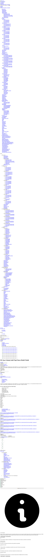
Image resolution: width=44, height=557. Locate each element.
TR (2, 1)
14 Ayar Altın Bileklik (7, 27)
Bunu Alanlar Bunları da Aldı (6, 409)
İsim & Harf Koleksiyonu (5, 140)
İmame (5, 292)
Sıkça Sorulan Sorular (7, 473)
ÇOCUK (3, 115)
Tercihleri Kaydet (8, 556)
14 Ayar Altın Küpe (6, 35)
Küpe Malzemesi (6, 298)
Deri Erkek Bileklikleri (7, 106)
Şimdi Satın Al (2, 372)
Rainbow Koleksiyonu (7, 312)
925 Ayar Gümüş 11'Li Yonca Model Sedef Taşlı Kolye (7, 432)
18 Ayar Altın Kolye (6, 20)
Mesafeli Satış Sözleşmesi (7, 466)
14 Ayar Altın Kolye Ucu (7, 23)
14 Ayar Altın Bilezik (7, 31)
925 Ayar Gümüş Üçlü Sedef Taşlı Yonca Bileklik (7, 429)
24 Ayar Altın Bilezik (7, 33)
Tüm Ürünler (5, 81)
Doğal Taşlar (4, 133)
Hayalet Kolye (7, 229)
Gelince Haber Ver (2, 376)
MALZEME (4, 117)
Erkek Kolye (5, 277)
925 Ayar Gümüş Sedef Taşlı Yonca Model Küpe (7, 416)
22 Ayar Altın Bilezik (8, 182)
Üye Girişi (3, 333)
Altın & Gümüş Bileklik (5, 57)
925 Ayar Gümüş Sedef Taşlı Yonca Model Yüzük (7, 426)
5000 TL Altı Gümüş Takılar (6, 137)
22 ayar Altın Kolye (6, 21)
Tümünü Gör (7, 163)
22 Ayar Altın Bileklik (7, 29)
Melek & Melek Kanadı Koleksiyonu (7, 143)
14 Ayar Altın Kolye (8, 167)
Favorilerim (3, 330)
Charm (3, 126)
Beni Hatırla (3, 338)
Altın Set (3, 45)
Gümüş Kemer (4, 99)
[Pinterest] (3, 445)
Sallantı (5, 302)
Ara (9, 5)
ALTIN (3, 18)
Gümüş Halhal (4, 96)
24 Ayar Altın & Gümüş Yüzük (8, 66)
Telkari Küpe (5, 87)
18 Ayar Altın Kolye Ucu (7, 24)
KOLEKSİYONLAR (5, 135)
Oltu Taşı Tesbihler (6, 111)
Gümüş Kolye (4, 68)
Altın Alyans (4, 42)
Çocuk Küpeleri (4, 116)
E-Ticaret (20, 488)
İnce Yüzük (5, 91)
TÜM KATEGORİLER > (5, 343)
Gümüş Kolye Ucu (4, 73)
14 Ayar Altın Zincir (6, 47)
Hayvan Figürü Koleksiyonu (6, 141)
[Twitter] (3, 442)
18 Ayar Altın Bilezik (7, 32)
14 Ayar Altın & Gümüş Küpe (8, 64)
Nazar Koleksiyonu (4, 145)
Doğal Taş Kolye (8, 232)
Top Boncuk (3, 122)
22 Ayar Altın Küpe (8, 187)
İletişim (5, 472)
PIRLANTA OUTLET (5, 17)
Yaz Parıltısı (3, 138)
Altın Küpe (3, 34)
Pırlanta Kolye (6, 155)
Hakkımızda (5, 469)
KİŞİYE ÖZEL (6, 458)
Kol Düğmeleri (4, 103)
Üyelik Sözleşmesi (6, 465)
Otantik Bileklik (6, 80)
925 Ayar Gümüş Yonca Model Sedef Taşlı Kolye (7, 413)
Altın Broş (3, 51)
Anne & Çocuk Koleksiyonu (8, 322)
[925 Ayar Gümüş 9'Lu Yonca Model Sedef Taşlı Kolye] (19, 419)
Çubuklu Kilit (4, 121)
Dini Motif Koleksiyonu (7, 323)
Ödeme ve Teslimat (6, 462)
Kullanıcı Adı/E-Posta (3, 335)
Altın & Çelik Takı (4, 52)
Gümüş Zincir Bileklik (9, 244)
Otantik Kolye (6, 71)
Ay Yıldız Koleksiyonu (5, 146)
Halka (3, 132)
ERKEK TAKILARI (5, 100)
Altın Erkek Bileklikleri (9, 273)
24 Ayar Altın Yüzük (6, 41)
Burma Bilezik (6, 83)
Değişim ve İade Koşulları (7, 467)
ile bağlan (1, 340)
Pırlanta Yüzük (8, 162)
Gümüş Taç (3, 97)
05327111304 (2, 451)
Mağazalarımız (6, 470)
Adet (1, 370)
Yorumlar (3, 380)
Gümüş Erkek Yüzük (8, 269)
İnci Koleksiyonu (4, 151)
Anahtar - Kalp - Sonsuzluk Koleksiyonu (7, 142)
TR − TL (2, 0)
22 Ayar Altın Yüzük (6, 40)
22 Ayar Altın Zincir (6, 48)
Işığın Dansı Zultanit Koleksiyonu (6, 152)
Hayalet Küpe (6, 86)
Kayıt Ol (4, 339)
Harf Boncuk (5, 295)
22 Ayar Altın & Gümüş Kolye (10, 211)
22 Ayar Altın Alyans (6, 44)
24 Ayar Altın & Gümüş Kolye (8, 56)
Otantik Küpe (5, 88)
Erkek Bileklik (4, 104)
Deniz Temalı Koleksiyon (5, 150)
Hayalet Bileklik (6, 78)
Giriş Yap (2, 339)
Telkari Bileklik (8, 241)
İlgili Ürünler (4, 410)
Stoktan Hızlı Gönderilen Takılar (6, 136)
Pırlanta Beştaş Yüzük (7, 14)
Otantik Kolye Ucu (8, 236)
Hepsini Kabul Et (8, 536)
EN (4, 1)
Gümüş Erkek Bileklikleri (7, 105)
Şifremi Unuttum (7, 338)
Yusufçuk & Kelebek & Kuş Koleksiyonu (9, 316)
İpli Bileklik (7, 242)
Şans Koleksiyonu (4, 148)
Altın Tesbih (7, 283)
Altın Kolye (3, 19)
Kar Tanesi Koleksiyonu (5, 144)
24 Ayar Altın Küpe (6, 37)
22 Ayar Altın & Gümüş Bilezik (8, 61)
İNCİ (4, 456)
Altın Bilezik (4, 30)
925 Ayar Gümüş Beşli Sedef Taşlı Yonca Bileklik (7, 423)
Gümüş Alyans (4, 94)
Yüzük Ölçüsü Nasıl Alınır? (7, 463)
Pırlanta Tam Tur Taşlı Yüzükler (8, 15)
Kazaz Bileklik (6, 79)
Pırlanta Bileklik (4, 10)
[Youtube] (3, 447)
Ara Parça (3, 124)
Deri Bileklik (7, 243)
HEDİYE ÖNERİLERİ (7, 459)
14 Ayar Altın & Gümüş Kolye (8, 55)
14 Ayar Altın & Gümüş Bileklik (8, 58)
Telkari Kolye (6, 70)
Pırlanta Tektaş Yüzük (7, 13)
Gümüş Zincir (4, 98)
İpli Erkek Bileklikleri (7, 107)
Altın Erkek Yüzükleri (7, 102)
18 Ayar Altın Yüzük (8, 191)
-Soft (18, 488)
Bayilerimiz (5, 471)
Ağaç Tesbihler (8, 281)
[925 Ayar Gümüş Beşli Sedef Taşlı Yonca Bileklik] (18, 422)
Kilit (2, 120)
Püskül (6, 284)
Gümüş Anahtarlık (6, 265)
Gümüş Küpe (4, 85)
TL (0, 2)
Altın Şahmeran (6, 204)
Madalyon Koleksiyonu (7, 313)
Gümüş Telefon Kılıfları (5, 131)
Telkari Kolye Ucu (6, 75)
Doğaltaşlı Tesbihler (6, 112)
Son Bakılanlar (4, 411)
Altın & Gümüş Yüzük (5, 65)
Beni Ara (3, 382)
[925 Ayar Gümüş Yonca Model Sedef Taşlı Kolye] (9, 412)
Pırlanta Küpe (4, 11)
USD (2, 2)
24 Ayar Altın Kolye (6, 22)
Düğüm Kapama (4, 128)
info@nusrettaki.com (6, 477)
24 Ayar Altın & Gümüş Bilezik (8, 62)
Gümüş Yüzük (4, 89)
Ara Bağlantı (4, 125)
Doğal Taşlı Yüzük (8, 258)
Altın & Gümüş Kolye (5, 54)
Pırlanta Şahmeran (4, 12)
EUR (3, 2)
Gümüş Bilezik (4, 82)
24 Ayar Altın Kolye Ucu (9, 174)
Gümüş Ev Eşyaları (4, 134)
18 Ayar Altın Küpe (8, 186)
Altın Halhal (5, 207)
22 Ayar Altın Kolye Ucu (7, 25)
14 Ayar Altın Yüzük (6, 39)
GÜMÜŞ (3, 67)
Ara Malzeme (4, 123)
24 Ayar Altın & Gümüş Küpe (8, 63)
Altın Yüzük (3, 38)
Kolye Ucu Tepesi (6, 305)
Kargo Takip (2, 3)
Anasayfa (3, 342)
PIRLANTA (4, 9)
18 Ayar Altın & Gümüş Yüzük (10, 224)
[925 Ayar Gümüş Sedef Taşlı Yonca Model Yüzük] (18, 425)
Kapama (3, 127)
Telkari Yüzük (6, 92)
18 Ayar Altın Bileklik (7, 28)
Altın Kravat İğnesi (4, 108)
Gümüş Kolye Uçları (6, 74)
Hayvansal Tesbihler (6, 113)
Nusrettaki (1, 362)
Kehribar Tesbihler (6, 110)
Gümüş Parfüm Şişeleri (5, 118)
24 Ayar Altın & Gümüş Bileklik (8, 59)
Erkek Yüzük (4, 101)
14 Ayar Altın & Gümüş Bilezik (8, 60)
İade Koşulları (4, 381)
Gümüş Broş (4, 95)
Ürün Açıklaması (4, 379)
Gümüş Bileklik (4, 76)
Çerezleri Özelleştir (3, 536)
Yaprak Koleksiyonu (6, 319)
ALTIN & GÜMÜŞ (5, 53)
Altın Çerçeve (4, 50)
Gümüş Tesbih (7, 282)
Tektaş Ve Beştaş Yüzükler (7, 90)
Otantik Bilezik (6, 84)
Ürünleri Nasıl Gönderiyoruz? (8, 464)
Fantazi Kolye (6, 72)
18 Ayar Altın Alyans (6, 43)
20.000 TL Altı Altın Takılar (7, 309)
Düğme (3, 130)
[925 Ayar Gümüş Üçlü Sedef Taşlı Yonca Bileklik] (18, 428)
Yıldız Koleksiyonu (4, 147)
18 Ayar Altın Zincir (6, 49)
